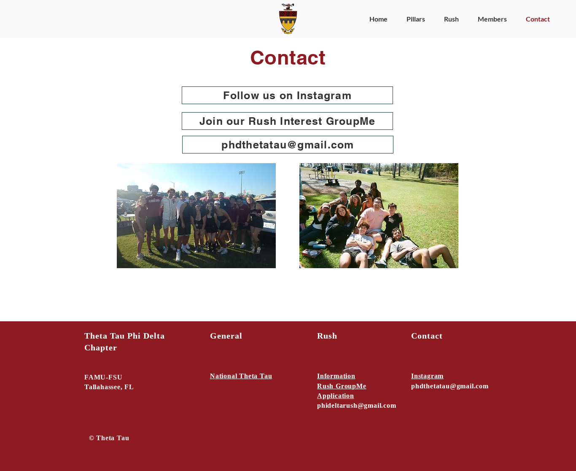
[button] (412, 19)
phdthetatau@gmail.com (450, 386)
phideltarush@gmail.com (356, 405)
